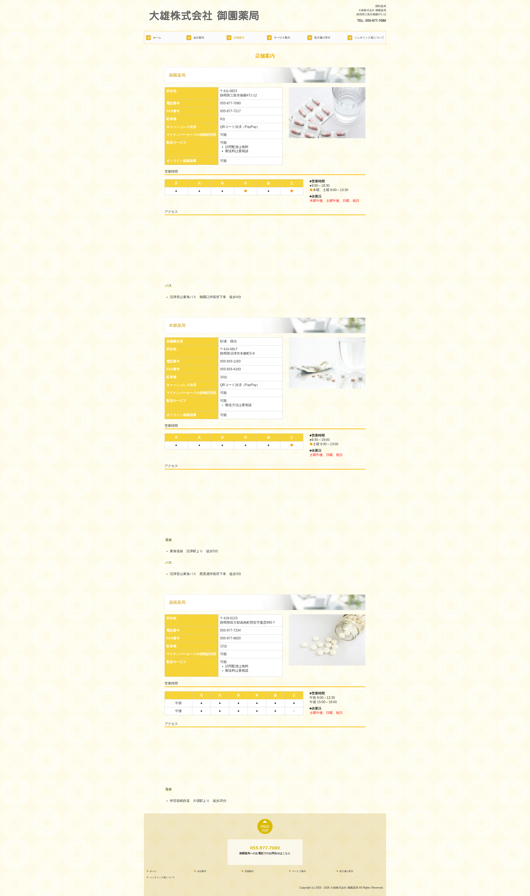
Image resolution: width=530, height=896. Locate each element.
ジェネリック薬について (369, 37)
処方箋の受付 (322, 37)
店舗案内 (239, 37)
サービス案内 (282, 37)
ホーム (157, 37)
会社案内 (198, 37)
